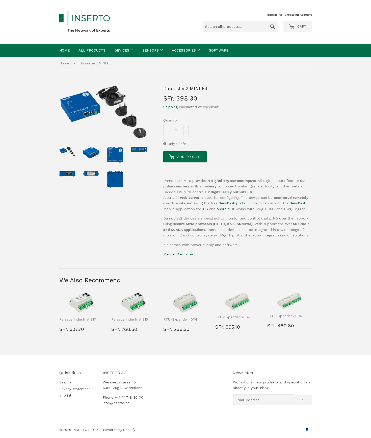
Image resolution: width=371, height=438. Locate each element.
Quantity (170, 120)
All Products (91, 50)
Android (223, 209)
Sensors (151, 50)
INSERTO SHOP (85, 430)
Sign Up (302, 400)
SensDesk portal (233, 203)
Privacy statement (74, 389)
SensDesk (298, 203)
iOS (205, 209)
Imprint (65, 395)
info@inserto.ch (116, 403)
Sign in (272, 14)
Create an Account (298, 14)
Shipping (170, 107)
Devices (122, 50)
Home (64, 50)
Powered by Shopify (119, 430)
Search (65, 382)
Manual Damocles (178, 254)
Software (218, 50)
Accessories (184, 50)
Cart (301, 26)
